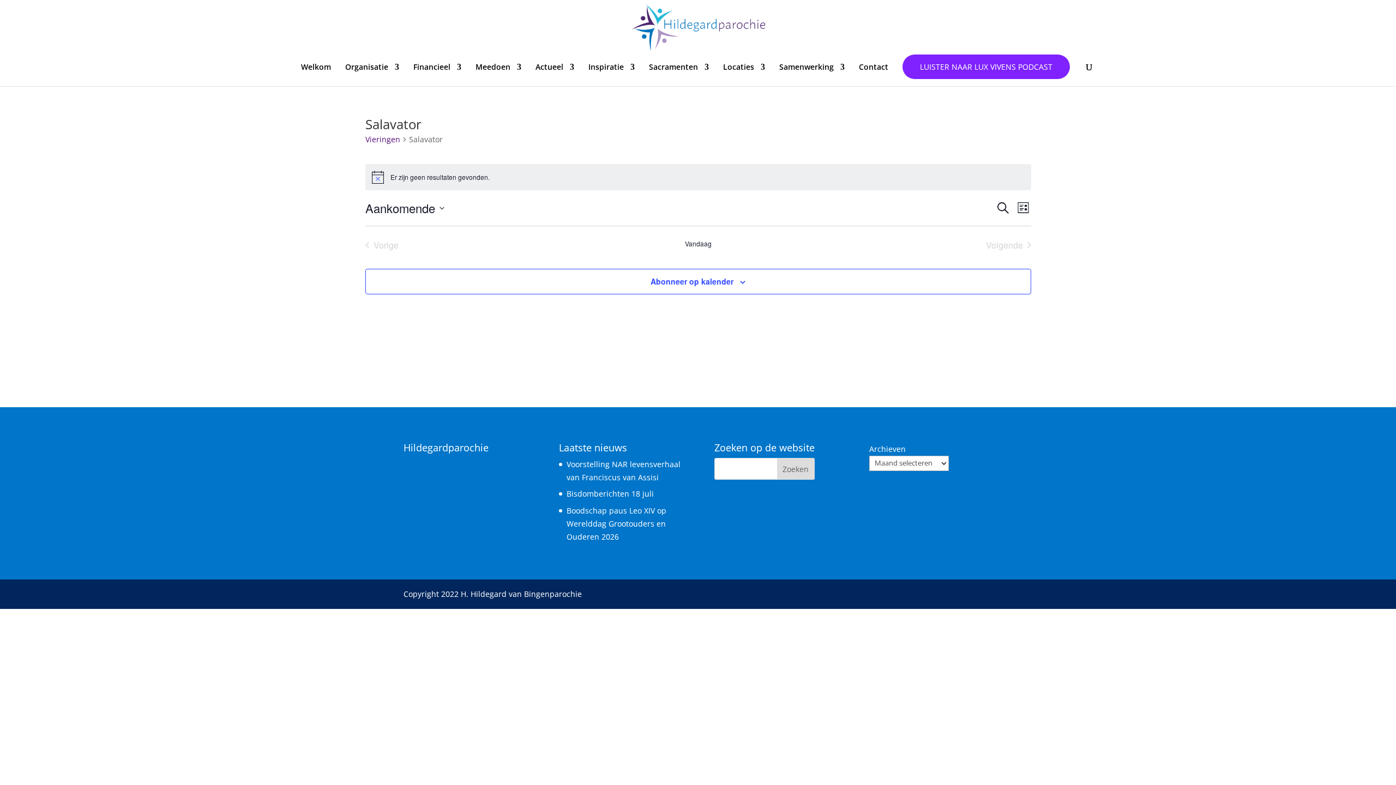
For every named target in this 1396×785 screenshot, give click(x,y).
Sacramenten (673, 67)
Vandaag (698, 243)
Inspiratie (606, 67)
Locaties (738, 67)
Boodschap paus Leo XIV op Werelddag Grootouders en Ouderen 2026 (616, 523)
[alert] (698, 177)
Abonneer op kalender (692, 281)
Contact (873, 67)
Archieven (887, 449)
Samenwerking (806, 67)
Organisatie (366, 67)
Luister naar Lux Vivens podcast (986, 67)
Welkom (316, 67)
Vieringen (382, 139)
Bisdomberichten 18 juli (610, 493)
